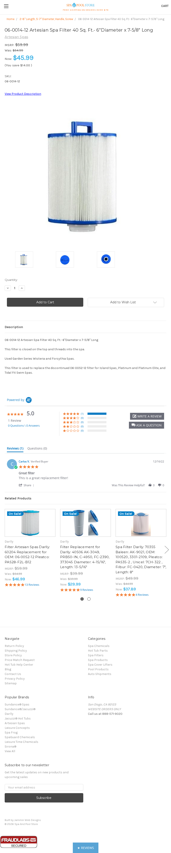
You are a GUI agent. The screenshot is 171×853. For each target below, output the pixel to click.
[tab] (15, 449)
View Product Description (23, 94)
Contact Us (13, 674)
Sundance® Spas (17, 704)
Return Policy (14, 646)
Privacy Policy (15, 679)
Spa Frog (11, 732)
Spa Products (98, 660)
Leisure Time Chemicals (21, 742)
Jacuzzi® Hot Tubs (18, 718)
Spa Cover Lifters (100, 665)
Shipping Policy (16, 650)
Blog (8, 669)
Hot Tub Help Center (19, 665)
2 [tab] (89, 599)
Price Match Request (20, 660)
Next (166, 549)
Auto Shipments (99, 674)
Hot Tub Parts (98, 650)
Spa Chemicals (99, 646)
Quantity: (11, 280)
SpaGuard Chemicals (20, 737)
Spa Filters (96, 655)
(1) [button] (82, 413)
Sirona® (10, 746)
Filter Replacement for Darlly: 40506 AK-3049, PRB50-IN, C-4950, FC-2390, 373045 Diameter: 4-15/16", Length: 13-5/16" (85, 557)
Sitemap (11, 683)
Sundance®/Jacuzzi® (20, 709)
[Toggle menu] (6, 6)
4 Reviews (142, 595)
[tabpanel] (30, 548)
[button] (146, 425)
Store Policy (13, 655)
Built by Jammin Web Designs (23, 820)
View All (10, 751)
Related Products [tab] (18, 498)
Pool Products (98, 669)
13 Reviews (32, 585)
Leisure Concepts (17, 728)
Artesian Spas (15, 723)
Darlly (9, 714)
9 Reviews (86, 590)
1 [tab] (82, 599)
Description (14, 327)
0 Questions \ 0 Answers (24, 425)
